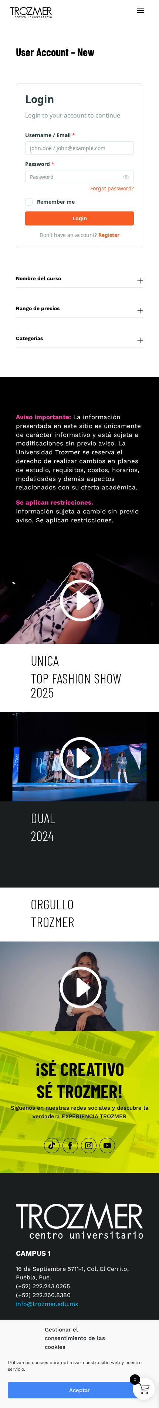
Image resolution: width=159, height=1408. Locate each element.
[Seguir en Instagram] (89, 1145)
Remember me (56, 201)
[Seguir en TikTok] (52, 1145)
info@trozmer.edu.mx (47, 1303)
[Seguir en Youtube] (107, 1145)
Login (79, 218)
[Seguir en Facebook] (70, 1145)
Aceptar (79, 1390)
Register (108, 234)
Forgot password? (112, 188)
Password (39, 163)
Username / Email (50, 135)
